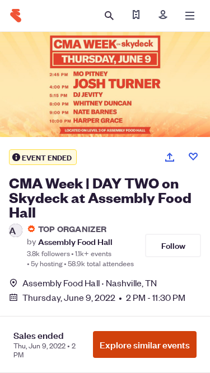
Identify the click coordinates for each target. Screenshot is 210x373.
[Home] (15, 15)
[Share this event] (169, 157)
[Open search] (109, 15)
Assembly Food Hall (75, 241)
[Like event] (193, 156)
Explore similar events (145, 344)
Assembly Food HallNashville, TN (89, 283)
